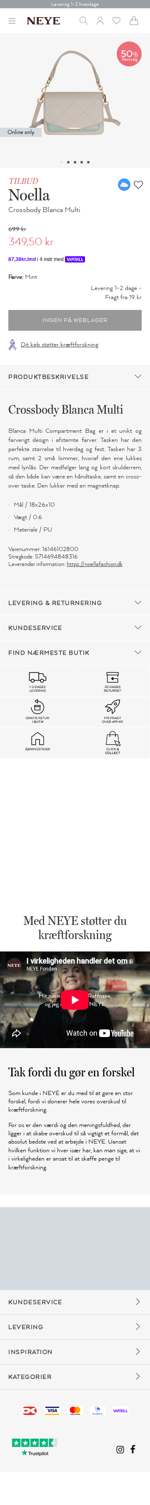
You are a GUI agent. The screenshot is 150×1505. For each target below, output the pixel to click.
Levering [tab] (25, 1327)
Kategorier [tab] (30, 1377)
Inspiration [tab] (30, 1352)
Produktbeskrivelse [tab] (48, 377)
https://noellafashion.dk (94, 564)
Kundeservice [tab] (35, 628)
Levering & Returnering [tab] (55, 603)
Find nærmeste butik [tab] (49, 652)
